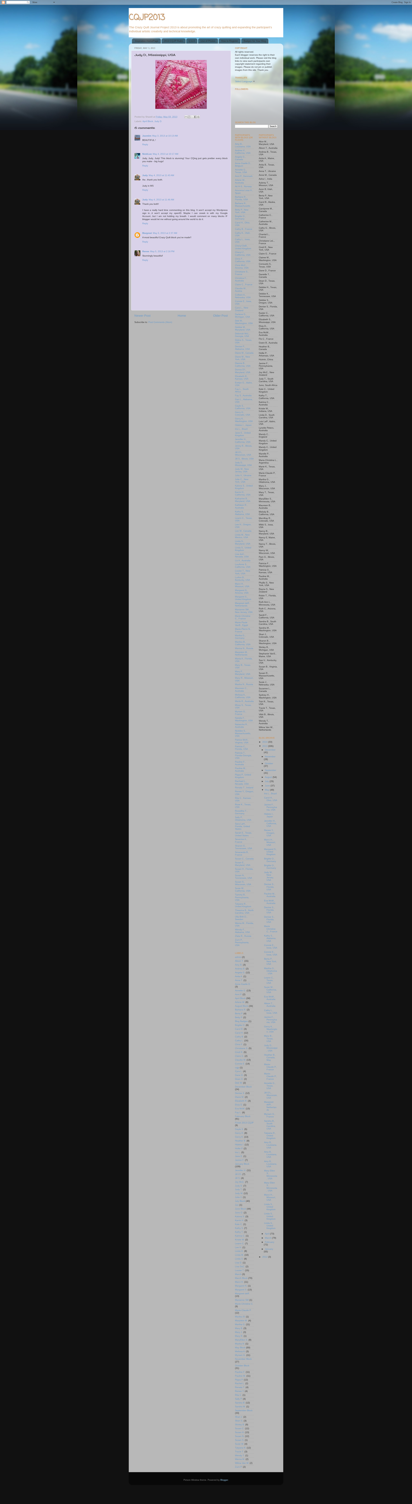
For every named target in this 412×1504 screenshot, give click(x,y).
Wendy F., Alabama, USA (242, 930)
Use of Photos (208, 41)
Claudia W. (240, 1060)
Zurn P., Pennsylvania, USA (242, 942)
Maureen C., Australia (241, 689)
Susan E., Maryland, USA (242, 863)
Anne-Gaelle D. (243, 984)
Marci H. (239, 1282)
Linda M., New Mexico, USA (242, 536)
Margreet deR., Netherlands (242, 604)
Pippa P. (239, 1380)
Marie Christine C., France (242, 617)
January (269, 1249)
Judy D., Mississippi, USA (243, 463)
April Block (147, 121)
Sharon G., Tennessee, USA (243, 847)
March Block (241, 1278)
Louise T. (239, 1270)
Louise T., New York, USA (242, 572)
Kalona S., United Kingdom (244, 487)
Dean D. (239, 1079)
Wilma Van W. (242, 1463)
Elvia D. (239, 1105)
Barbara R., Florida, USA (241, 198)
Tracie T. (239, 1451)
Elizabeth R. (241, 1101)
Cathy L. (239, 1040)
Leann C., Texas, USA (269, 980)
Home (182, 315)
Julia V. (238, 1197)
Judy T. (238, 1189)
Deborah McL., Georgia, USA (242, 334)
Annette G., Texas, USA (241, 171)
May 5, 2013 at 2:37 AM (165, 233)
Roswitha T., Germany (241, 812)
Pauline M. (240, 1376)
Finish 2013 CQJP (244, 1123)
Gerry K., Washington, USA (244, 419)
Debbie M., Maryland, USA (242, 328)
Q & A (192, 41)
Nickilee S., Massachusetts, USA (243, 733)
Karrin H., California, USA (242, 493)
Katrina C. (240, 1236)
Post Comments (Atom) (160, 322)
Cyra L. (238, 1071)
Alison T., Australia (269, 1004)
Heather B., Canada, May (270, 1057)
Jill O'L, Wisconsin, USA (243, 453)
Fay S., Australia (243, 395)
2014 (265, 742)
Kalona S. (240, 1216)
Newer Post (142, 315)
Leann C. (239, 1243)
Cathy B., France (243, 229)
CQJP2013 (147, 18)
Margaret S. (241, 1289)
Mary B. (239, 1328)
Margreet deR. (242, 1293)
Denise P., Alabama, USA (242, 347)
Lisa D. (238, 1262)
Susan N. (239, 1436)
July (267, 781)
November (270, 756)
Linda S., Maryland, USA (242, 542)
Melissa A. (240, 1351)
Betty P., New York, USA (241, 211)
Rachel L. (240, 1383)
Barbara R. (240, 1010)
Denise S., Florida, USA (269, 887)
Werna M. (240, 1459)
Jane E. (239, 1156)
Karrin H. (239, 1220)
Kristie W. (239, 1239)
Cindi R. (239, 1052)
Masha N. (240, 1344)
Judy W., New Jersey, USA (242, 470)
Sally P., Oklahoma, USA (243, 818)
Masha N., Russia (244, 684)
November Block (243, 1359)
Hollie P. (239, 1148)
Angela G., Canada (240, 158)
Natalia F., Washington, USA (244, 719)
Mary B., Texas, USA (268, 1038)
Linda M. (239, 1255)
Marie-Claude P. (243, 1310)
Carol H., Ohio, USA (270, 799)
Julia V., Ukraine (243, 475)
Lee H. (238, 1247)
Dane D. (239, 1075)
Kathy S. (239, 1228)
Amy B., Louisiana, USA (243, 145)
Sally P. (238, 1399)
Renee (145, 251)
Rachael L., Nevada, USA (242, 782)
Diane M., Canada (244, 353)
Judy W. (239, 1193)
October (269, 763)
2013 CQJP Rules (173, 41)
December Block (243, 1087)
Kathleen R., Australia (241, 506)
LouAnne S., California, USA (242, 565)
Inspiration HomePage (146, 41)
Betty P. (239, 1017)
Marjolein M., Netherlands (241, 653)
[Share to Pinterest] (198, 117)
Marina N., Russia (244, 648)
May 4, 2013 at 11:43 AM (161, 175)
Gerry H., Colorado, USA (242, 413)
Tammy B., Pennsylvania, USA (242, 897)
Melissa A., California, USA (242, 696)
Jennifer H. (240, 1170)
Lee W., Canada (243, 531)
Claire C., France (243, 284)
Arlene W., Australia (240, 181)
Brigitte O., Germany (240, 217)
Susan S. (239, 1440)
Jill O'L (238, 1174)
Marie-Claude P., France (270, 1067)
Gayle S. (239, 1129)
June (268, 785)
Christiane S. (241, 1048)
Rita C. (238, 1395)
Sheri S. (239, 1421)
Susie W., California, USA (242, 889)
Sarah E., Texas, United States (243, 834)
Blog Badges (241, 1021)
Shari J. (239, 1417)
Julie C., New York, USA (241, 480)
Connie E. (240, 1064)
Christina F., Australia (241, 279)
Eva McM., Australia (269, 901)
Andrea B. (240, 969)
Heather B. (240, 1141)
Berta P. (239, 1013)
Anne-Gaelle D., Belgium (243, 164)
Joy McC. (239, 1182)
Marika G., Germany (240, 636)
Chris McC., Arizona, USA (241, 266)
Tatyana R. (240, 1448)
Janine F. (239, 1160)
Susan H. (239, 1432)
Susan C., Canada (244, 858)
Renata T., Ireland (244, 787)
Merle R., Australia (244, 701)
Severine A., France (241, 840)
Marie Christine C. (244, 1304)
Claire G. (239, 1056)
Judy (145, 175)
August (269, 777)
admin (238, 957)
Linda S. (239, 1259)
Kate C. (239, 1224)
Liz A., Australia (242, 560)
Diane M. (239, 1097)
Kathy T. (239, 1232)
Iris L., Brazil (241, 429)
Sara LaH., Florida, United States (242, 826)
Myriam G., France (240, 712)
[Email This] (186, 117)
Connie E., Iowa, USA (270, 946)
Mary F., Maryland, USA (242, 672)
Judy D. (158, 121)
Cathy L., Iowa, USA (270, 1011)
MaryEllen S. (241, 1340)
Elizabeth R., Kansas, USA (241, 377)
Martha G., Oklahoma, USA (270, 971)
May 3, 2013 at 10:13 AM (165, 136)
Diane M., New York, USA (242, 358)
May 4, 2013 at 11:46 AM (161, 199)
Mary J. (239, 1332)
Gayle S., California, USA (242, 407)
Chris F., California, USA (242, 260)
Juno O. (239, 1212)
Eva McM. (240, 1108)
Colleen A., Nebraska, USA (243, 296)
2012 (265, 1257)
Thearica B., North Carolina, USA (244, 911)
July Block (240, 1201)
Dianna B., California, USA (242, 364)
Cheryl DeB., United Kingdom (243, 247)
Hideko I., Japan (243, 425)
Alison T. (239, 961)
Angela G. (240, 972)
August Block (241, 1006)
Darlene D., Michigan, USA (242, 315)
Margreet (147, 233)
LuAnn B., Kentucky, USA (242, 578)
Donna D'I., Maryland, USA (242, 370)
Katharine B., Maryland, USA (242, 499)
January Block (242, 1164)
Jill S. (237, 1178)
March (238, 1274)
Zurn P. (238, 1467)
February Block (242, 1116)
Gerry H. (239, 1133)
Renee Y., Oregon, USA (269, 833)
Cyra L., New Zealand (241, 309)
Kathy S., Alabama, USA (242, 512)
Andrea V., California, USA (242, 151)
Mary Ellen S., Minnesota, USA (270, 1174)
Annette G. (240, 990)
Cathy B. (239, 1037)
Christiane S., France (242, 273)
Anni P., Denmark (244, 176)
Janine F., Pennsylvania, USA (270, 807)
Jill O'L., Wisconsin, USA (270, 1095)
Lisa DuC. (240, 1266)
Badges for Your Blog (255, 41)
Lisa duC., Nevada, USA (242, 555)
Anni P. (238, 994)
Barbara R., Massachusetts (242, 204)
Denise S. (240, 1093)
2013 (265, 746)
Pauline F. (240, 1372)
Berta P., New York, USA (270, 961)
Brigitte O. (240, 1025)
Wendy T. (240, 1455)
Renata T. (240, 1387)
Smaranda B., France (242, 853)
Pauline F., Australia (240, 763)
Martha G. (240, 1324)
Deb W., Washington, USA (244, 322)
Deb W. (238, 1083)
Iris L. (238, 1152)
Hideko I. (239, 1144)
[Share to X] (192, 117)
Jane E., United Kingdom (243, 434)
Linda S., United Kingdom (243, 548)
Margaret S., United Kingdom (243, 598)
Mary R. (239, 1336)
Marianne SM (242, 1300)
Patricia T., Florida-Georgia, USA (243, 755)
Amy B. (238, 965)
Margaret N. (241, 1286)
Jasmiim (146, 136)
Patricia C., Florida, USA (241, 747)
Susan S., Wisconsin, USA (243, 883)
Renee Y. (239, 1391)
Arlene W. (240, 1002)
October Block (242, 1365)
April (267, 1234)
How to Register (229, 41)
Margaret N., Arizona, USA (241, 591)
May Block (240, 1347)
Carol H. (239, 1033)
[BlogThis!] (189, 117)
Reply (145, 144)
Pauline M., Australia (240, 769)
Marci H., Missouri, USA (242, 585)
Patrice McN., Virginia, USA (242, 741)
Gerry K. (239, 1137)
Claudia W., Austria (241, 289)
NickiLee (147, 154)
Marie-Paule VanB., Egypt (241, 623)
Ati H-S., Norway (243, 186)
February (269, 1242)
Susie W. (239, 1444)
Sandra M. (240, 1406)
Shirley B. (240, 1424)
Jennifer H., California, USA (242, 440)
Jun (237, 1205)
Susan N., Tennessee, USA (243, 876)
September (270, 770)
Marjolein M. (241, 1320)
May (267, 790)
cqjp (237, 1067)
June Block (240, 1209)
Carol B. (239, 1029)
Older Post (220, 315)
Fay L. (238, 1112)
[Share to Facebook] (195, 117)
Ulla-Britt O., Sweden (241, 918)
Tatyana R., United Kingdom (243, 905)
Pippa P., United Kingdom (243, 776)
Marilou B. (240, 1317)
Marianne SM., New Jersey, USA (244, 610)
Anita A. (239, 976)
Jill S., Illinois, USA (244, 459)
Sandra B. (240, 1403)
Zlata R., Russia (243, 936)
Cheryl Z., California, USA (242, 253)
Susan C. (239, 1428)
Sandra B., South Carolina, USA (270, 1125)
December (270, 750)
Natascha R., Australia (241, 725)
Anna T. (239, 980)
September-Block (244, 1410)
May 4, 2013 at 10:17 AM (165, 154)
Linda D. (239, 1251)
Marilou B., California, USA (242, 643)
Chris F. (239, 1044)
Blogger (224, 1480)
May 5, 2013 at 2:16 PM (162, 251)
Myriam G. (240, 1355)
